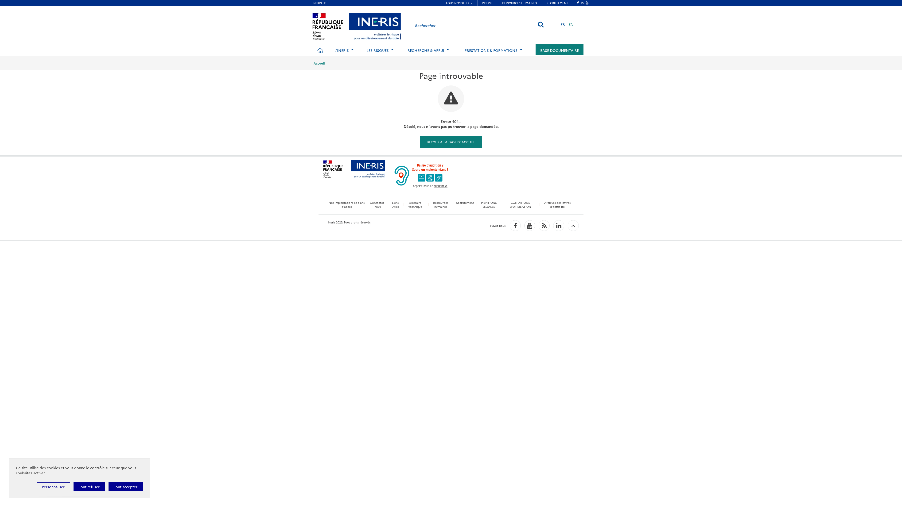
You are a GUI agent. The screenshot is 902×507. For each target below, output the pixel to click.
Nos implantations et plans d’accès (347, 204)
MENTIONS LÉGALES (489, 204)
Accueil (319, 63)
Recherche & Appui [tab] (426, 50)
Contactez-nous (377, 204)
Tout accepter (125, 486)
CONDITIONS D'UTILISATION (520, 204)
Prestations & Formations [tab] (491, 50)
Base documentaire (559, 50)
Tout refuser (89, 486)
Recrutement (465, 202)
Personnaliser (53, 486)
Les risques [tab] (378, 50)
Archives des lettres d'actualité (557, 204)
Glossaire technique (415, 204)
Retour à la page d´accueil (451, 142)
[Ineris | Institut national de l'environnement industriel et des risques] (375, 25)
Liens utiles (395, 204)
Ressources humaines (440, 204)
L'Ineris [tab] (341, 50)
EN (571, 24)
